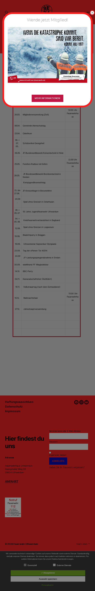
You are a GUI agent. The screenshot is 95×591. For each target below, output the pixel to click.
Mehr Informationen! (47, 98)
